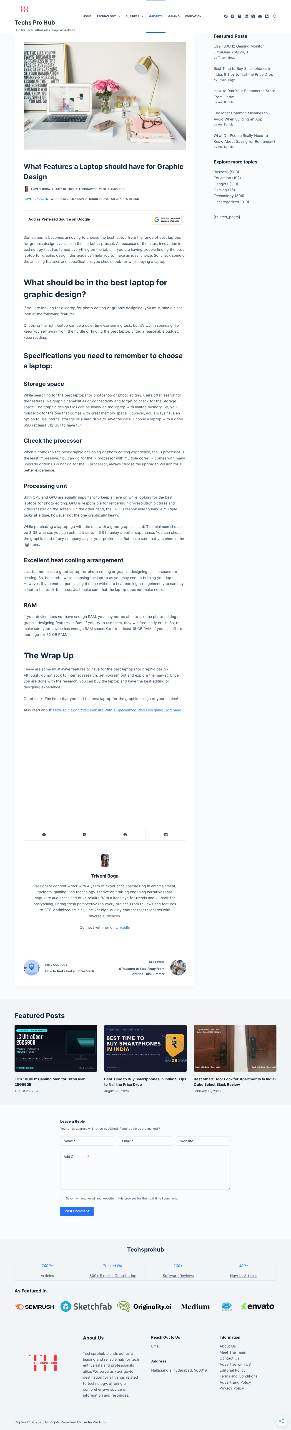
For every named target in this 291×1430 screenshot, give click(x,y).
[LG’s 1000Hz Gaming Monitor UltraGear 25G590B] (56, 1048)
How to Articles (243, 1275)
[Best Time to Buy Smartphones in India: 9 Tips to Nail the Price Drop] (145, 1048)
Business (132, 16)
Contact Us (229, 1358)
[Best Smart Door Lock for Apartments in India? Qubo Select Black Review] (235, 1048)
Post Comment (77, 1211)
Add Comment (76, 1156)
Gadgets (156, 16)
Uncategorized (226, 202)
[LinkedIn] (246, 16)
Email (127, 1141)
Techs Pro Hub (35, 22)
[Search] (274, 16)
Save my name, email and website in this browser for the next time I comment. (122, 1198)
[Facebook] (226, 16)
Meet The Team (233, 1352)
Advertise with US (235, 1364)
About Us (228, 1346)
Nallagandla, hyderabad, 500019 (179, 1370)
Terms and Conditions (238, 1376)
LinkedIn (123, 927)
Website (186, 1141)
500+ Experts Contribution (113, 1275)
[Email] (260, 16)
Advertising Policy (235, 1382)
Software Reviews (178, 1275)
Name (69, 1141)
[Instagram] (239, 16)
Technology (106, 16)
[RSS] (266, 16)
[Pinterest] (125, 835)
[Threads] (253, 16)
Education (193, 16)
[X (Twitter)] (232, 16)
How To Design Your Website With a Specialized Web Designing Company (117, 710)
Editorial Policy (233, 1370)
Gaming (174, 16)
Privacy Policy (232, 1388)
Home (87, 16)
